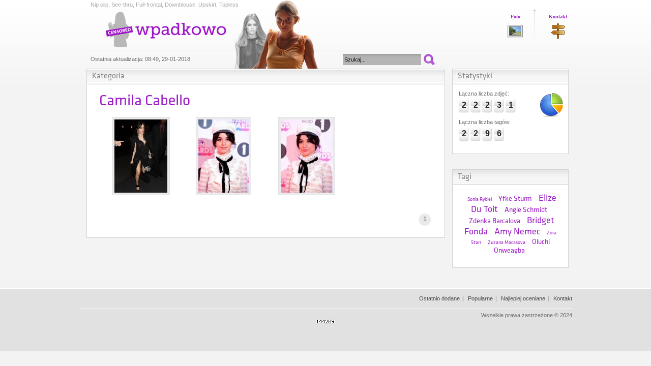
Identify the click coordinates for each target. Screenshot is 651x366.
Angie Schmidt (526, 210)
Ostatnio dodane (439, 298)
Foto (515, 16)
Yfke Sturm (515, 199)
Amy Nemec (517, 232)
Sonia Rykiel (479, 199)
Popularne (480, 298)
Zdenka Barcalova (494, 221)
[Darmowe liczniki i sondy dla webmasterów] (325, 321)
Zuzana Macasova (506, 243)
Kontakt (558, 16)
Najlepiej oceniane (523, 298)
